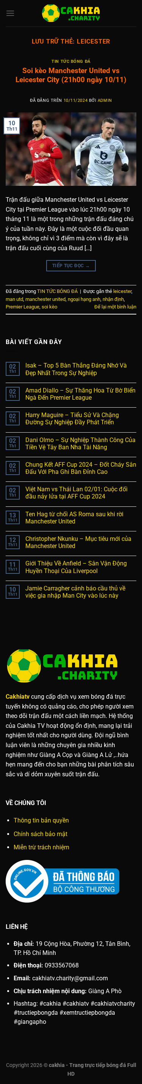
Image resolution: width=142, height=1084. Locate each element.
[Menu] (10, 13)
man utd (14, 299)
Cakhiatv (18, 696)
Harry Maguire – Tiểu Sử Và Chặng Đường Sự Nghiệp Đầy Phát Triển (72, 418)
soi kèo (49, 307)
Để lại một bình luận (115, 307)
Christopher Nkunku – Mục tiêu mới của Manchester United (78, 542)
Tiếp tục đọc (71, 265)
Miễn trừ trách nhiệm (41, 847)
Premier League (22, 307)
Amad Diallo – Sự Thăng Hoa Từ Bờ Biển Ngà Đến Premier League (80, 394)
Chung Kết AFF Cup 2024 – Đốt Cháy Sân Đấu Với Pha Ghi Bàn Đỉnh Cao (80, 468)
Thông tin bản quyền (41, 820)
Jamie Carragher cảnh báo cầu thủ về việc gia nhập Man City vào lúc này (75, 592)
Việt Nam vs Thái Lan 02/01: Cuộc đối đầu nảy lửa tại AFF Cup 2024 (76, 493)
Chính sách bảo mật (40, 834)
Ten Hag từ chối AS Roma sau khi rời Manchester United (74, 518)
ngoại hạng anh (84, 299)
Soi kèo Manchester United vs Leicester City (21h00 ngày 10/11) (71, 75)
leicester (122, 291)
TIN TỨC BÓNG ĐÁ (70, 61)
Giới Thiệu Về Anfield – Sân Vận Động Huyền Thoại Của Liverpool (76, 567)
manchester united (45, 299)
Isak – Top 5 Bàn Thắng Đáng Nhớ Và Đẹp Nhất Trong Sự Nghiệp (76, 369)
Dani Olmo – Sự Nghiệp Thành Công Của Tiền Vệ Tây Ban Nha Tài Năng (80, 443)
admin (105, 100)
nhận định (113, 299)
